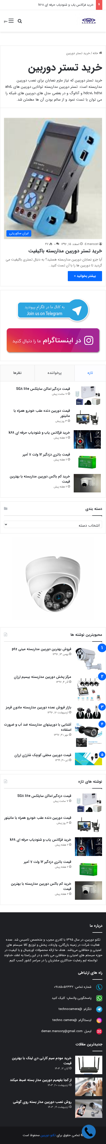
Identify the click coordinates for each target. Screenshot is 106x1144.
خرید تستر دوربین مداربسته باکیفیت (65, 251)
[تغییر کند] (88, 21)
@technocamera (70, 1009)
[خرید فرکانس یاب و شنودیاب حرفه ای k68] (87, 439)
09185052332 (63, 987)
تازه (90, 373)
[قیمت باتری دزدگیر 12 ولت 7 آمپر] (87, 461)
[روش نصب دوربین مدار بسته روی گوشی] (88, 1108)
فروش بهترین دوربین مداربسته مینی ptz (41, 649)
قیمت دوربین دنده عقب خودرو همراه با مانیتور (42, 413)
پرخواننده (55, 373)
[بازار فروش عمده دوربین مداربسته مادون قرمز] (88, 712)
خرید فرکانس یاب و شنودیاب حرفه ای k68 (65, 4)
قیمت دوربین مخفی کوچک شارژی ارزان (42, 755)
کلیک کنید (58, 998)
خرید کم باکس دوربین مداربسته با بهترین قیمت (40, 479)
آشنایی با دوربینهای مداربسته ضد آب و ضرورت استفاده (37, 727)
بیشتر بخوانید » (85, 276)
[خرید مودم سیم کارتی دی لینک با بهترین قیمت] (88, 1065)
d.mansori (91, 244)
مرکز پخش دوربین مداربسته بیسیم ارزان (42, 677)
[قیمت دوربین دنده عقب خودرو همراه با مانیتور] (87, 417)
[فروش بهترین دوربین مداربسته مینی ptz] (88, 659)
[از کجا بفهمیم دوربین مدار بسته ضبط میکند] (88, 1087)
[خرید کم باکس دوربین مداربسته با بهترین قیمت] (87, 483)
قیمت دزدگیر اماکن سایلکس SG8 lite (43, 389)
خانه (96, 53)
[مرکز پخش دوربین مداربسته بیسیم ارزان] (88, 688)
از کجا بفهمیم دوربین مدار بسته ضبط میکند (40, 1080)
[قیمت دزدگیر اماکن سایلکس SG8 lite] (87, 395)
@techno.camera (65, 1020)
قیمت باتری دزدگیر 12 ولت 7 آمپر (46, 454)
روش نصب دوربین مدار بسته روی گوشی (42, 1102)
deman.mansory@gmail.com (62, 1031)
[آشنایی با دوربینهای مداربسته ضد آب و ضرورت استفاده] (88, 735)
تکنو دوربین (48, 1135)
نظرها (17, 373)
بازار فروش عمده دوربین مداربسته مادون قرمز (38, 707)
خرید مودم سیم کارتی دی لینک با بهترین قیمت (41, 1060)
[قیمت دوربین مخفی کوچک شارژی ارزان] (88, 759)
